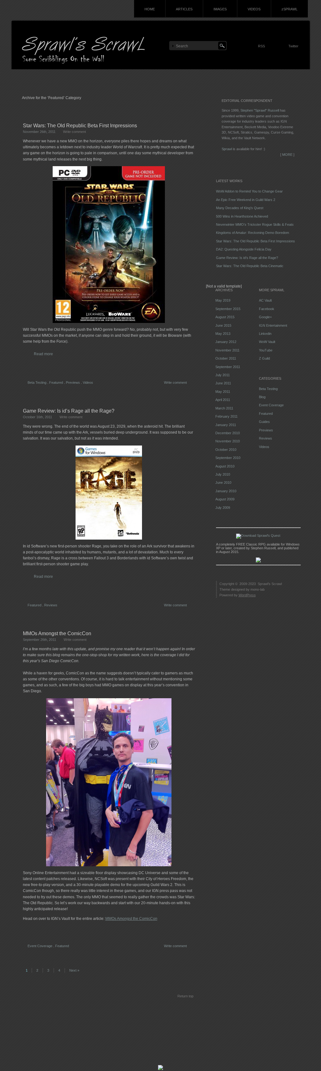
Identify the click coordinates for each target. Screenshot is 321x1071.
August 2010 (224, 466)
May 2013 (222, 333)
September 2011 (227, 367)
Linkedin (265, 333)
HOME (150, 9)
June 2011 (223, 383)
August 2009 (224, 499)
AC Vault (265, 300)
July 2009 (222, 507)
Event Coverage (40, 946)
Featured (56, 382)
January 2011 (225, 425)
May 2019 (222, 300)
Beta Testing (37, 382)
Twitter (293, 46)
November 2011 (227, 350)
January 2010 (225, 491)
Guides (264, 422)
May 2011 (222, 391)
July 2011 (222, 375)
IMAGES (220, 9)
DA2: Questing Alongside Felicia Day (243, 249)
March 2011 (224, 408)
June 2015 (223, 325)
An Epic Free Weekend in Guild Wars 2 (245, 200)
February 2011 (226, 416)
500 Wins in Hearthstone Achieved (242, 216)
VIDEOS (254, 9)
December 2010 (227, 433)
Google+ (265, 317)
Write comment (74, 132)
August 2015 (224, 317)
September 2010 (227, 458)
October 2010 (225, 449)
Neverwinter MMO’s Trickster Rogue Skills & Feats (255, 224)
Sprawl (227, 149)
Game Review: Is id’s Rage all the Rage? (68, 411)
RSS (261, 46)
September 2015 (227, 309)
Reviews (50, 605)
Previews (73, 382)
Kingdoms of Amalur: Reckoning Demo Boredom (252, 233)
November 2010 (227, 441)
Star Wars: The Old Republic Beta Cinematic (249, 266)
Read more (43, 354)
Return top (185, 996)
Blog (262, 397)
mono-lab (257, 589)
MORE (287, 154)
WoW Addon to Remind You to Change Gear (249, 191)
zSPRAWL (289, 9)
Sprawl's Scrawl (270, 584)
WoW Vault (267, 342)
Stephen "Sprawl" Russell (259, 110)
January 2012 (225, 342)
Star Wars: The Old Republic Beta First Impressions (80, 125)
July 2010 (222, 474)
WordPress (247, 595)
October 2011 (225, 358)
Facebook (266, 309)
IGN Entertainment (273, 325)
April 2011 (222, 400)
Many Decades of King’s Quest (239, 208)
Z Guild (264, 358)
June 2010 (223, 482)
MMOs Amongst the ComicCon (57, 633)
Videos (88, 382)
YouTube (265, 350)
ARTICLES (184, 9)
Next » (74, 970)
